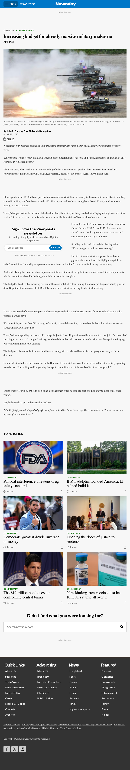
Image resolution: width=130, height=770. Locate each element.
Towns (73, 703)
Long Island (75, 671)
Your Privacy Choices (70, 728)
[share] (62, 491)
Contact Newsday (103, 724)
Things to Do (108, 687)
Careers (9, 698)
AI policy (54, 728)
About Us (10, 671)
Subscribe (10, 676)
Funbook (106, 671)
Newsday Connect (47, 687)
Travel (104, 709)
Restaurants (107, 698)
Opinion (8, 30)
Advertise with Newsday (29, 728)
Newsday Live (12, 692)
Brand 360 (43, 676)
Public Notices (45, 698)
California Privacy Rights (69, 724)
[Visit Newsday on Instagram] (22, 749)
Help (45, 728)
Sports (73, 676)
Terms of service (11, 724)
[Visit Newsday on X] (14, 749)
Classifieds (43, 692)
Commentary (25, 30)
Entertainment (109, 692)
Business (74, 698)
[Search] (122, 627)
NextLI (105, 714)
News (72, 692)
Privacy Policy (49, 724)
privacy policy (48, 255)
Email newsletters (14, 687)
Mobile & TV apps (15, 703)
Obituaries (107, 676)
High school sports (79, 709)
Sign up (55, 247)
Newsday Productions (49, 681)
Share (10, 139)
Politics (73, 687)
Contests (10, 709)
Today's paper (13, 681)
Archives (10, 714)
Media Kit (42, 671)
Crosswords (108, 681)
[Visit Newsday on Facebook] (6, 749)
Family (105, 703)
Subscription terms (31, 724)
